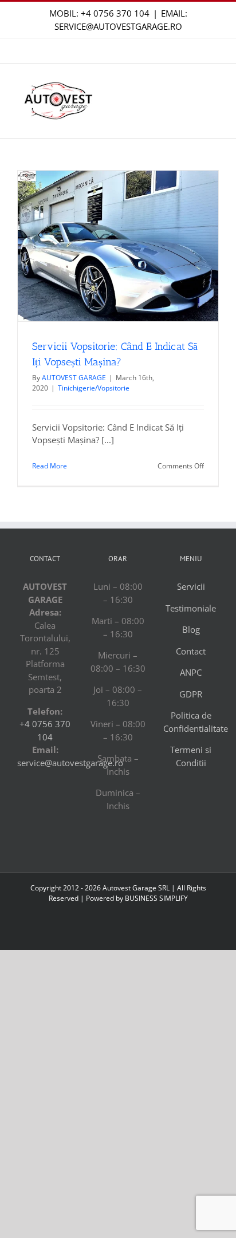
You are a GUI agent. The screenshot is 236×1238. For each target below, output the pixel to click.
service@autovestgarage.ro (70, 762)
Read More (49, 466)
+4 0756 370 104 (115, 13)
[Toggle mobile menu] (214, 98)
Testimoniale (191, 608)
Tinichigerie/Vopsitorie (93, 388)
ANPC (191, 672)
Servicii (191, 586)
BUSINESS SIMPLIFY (156, 898)
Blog (191, 629)
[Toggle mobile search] (193, 98)
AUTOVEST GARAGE (74, 378)
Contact (191, 651)
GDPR (190, 694)
